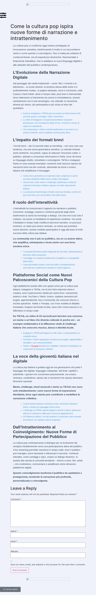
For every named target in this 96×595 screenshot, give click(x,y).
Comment (15, 499)
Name (14, 531)
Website (14, 551)
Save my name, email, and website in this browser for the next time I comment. (47, 564)
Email (13, 541)
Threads (34, 346)
